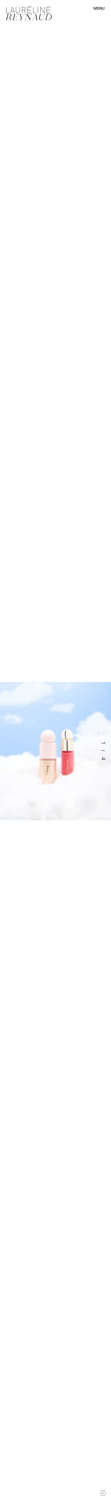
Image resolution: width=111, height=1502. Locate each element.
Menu (99, 8)
